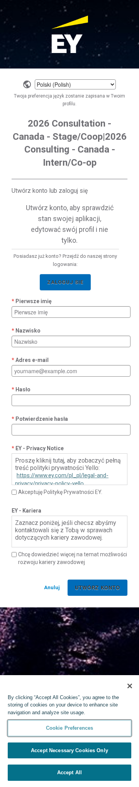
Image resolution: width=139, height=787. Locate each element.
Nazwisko (28, 330)
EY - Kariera (26, 511)
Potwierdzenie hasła (41, 419)
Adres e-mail (32, 360)
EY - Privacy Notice (39, 448)
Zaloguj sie (65, 282)
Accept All (69, 772)
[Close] (129, 685)
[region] (69, 731)
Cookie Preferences (69, 728)
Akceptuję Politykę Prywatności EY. (60, 492)
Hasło (23, 389)
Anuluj (52, 587)
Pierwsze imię (33, 301)
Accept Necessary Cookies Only (69, 750)
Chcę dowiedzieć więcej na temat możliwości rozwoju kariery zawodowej (72, 558)
